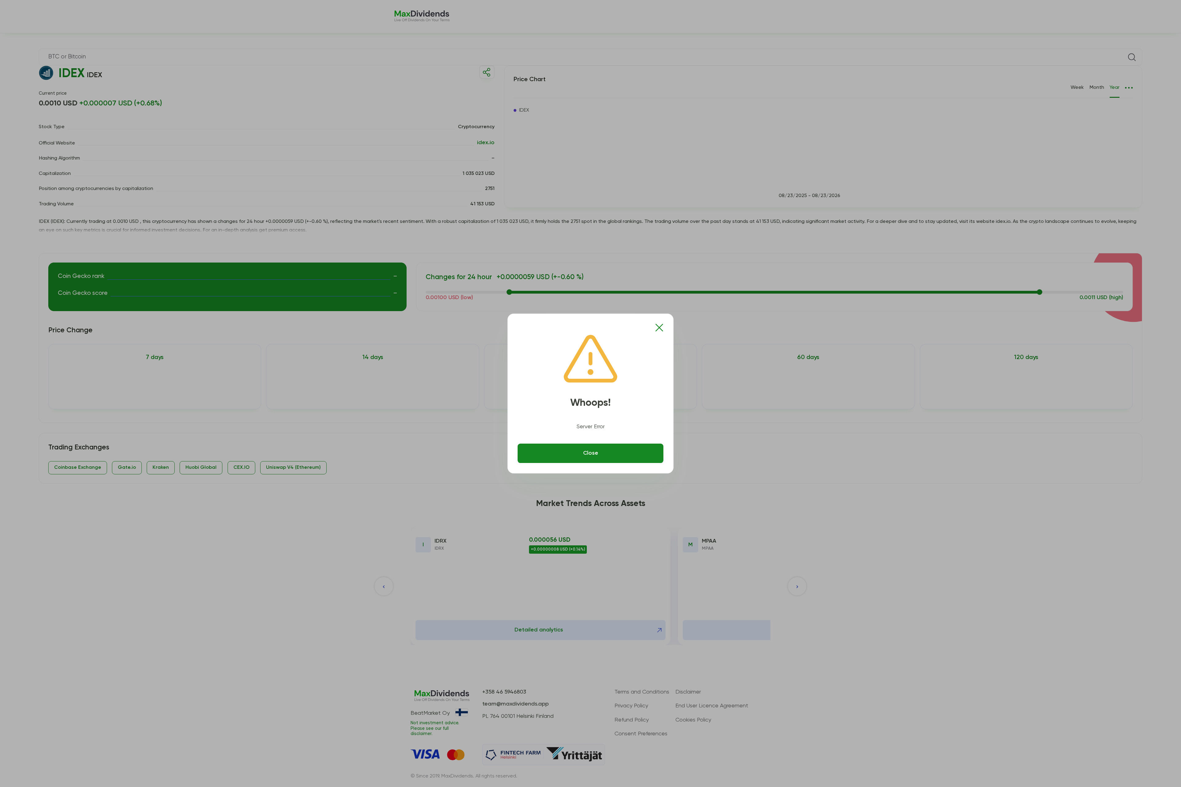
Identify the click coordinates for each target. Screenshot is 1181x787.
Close (590, 453)
